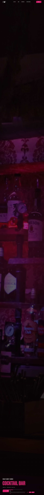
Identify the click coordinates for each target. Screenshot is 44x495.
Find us (39, 1)
